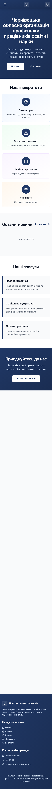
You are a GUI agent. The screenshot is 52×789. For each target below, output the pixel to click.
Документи (10, 739)
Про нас (15, 66)
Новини (8, 731)
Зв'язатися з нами (26, 378)
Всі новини (40, 224)
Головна (9, 728)
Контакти (35, 66)
